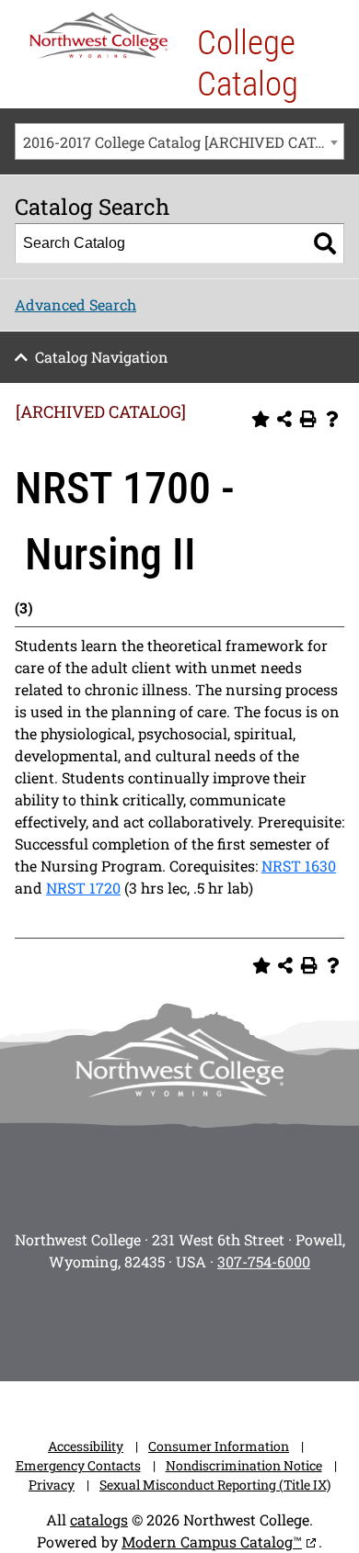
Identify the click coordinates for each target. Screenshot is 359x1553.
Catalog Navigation (101, 356)
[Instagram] (50, 1320)
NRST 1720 (83, 887)
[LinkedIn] (308, 1320)
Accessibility (85, 1446)
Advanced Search (75, 304)
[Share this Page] (284, 419)
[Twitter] (153, 1320)
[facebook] (102, 1320)
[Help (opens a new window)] (332, 419)
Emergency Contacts (78, 1465)
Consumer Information (218, 1446)
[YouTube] (205, 1320)
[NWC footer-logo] (179, 1062)
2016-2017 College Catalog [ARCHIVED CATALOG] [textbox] (183, 142)
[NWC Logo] (98, 35)
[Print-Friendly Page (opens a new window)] (308, 419)
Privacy (52, 1484)
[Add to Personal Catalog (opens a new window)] (260, 419)
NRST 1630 (298, 865)
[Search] (325, 243)
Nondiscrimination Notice (244, 1465)
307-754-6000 (263, 1261)
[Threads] (257, 1320)
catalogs (99, 1519)
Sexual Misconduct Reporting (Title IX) (214, 1484)
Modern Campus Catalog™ (212, 1541)
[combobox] (179, 141)
